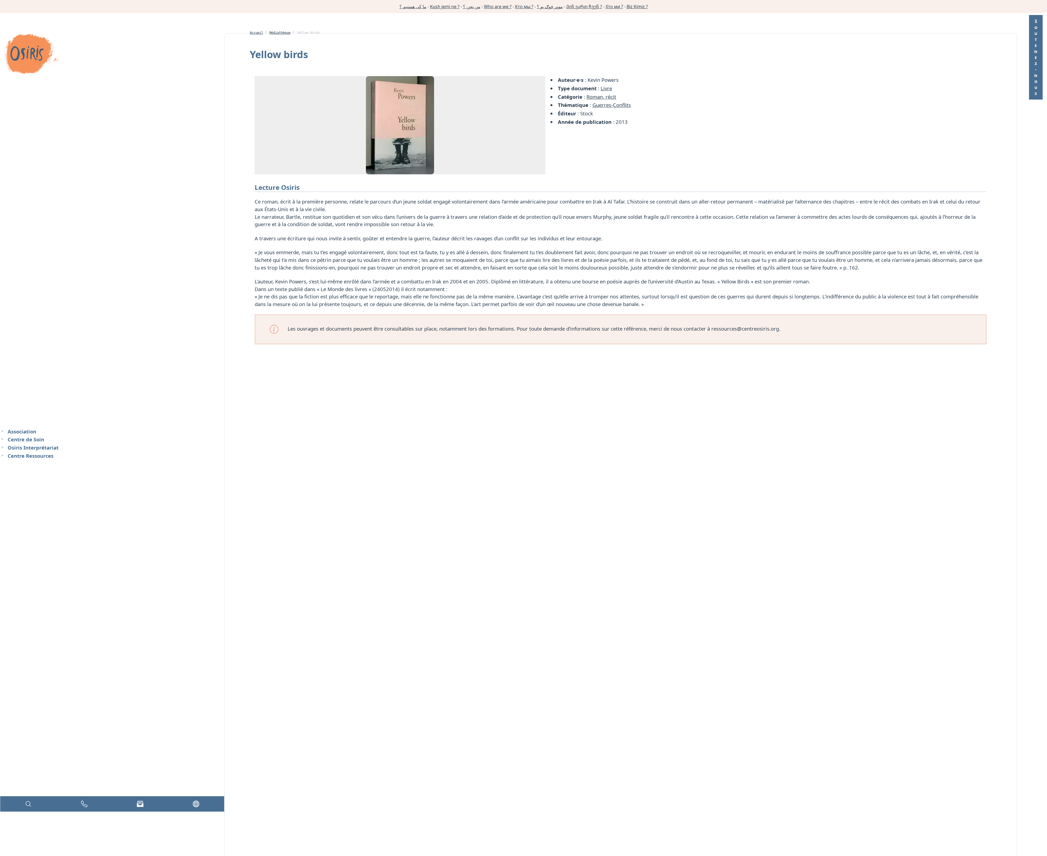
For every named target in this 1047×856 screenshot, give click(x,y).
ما (412, 7)
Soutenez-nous (1036, 57)
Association (22, 431)
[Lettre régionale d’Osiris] (140, 804)
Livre (606, 88)
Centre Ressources (30, 455)
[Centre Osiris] (31, 55)
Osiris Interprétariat (33, 447)
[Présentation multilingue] (196, 804)
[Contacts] (84, 804)
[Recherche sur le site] (28, 804)
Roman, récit (601, 96)
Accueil (256, 33)
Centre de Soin (26, 439)
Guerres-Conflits (611, 104)
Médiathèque (279, 33)
